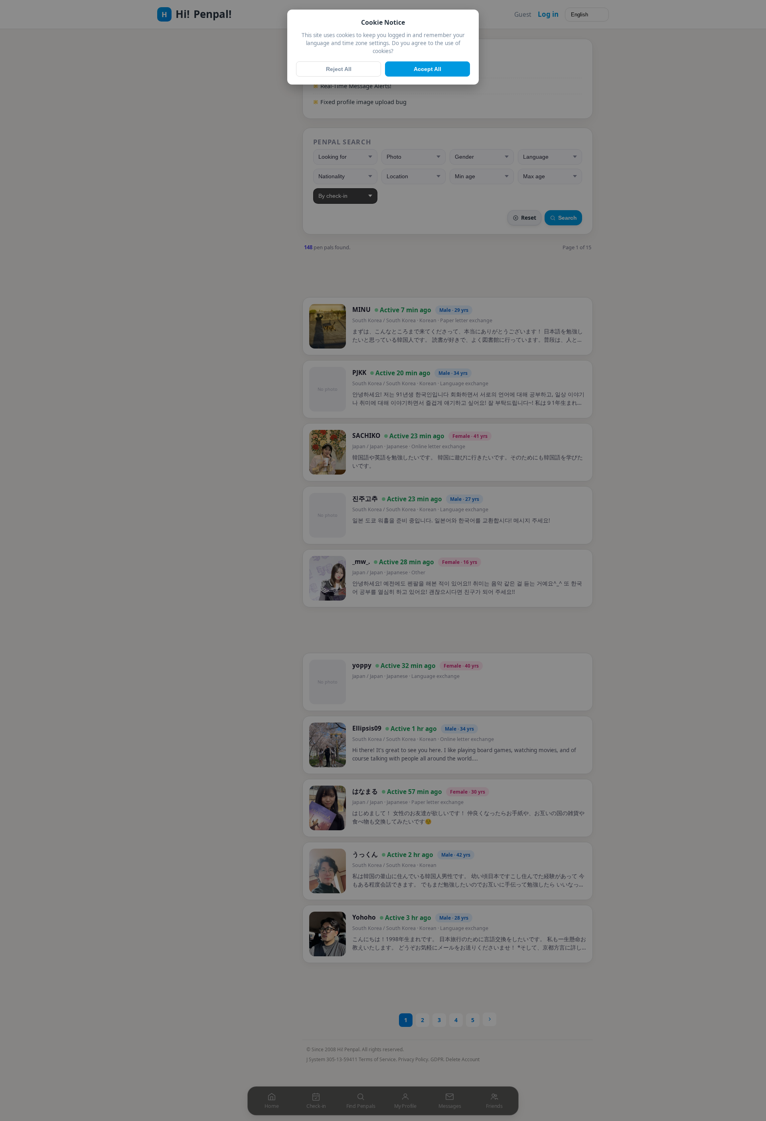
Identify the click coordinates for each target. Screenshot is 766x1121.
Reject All (338, 69)
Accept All (427, 69)
